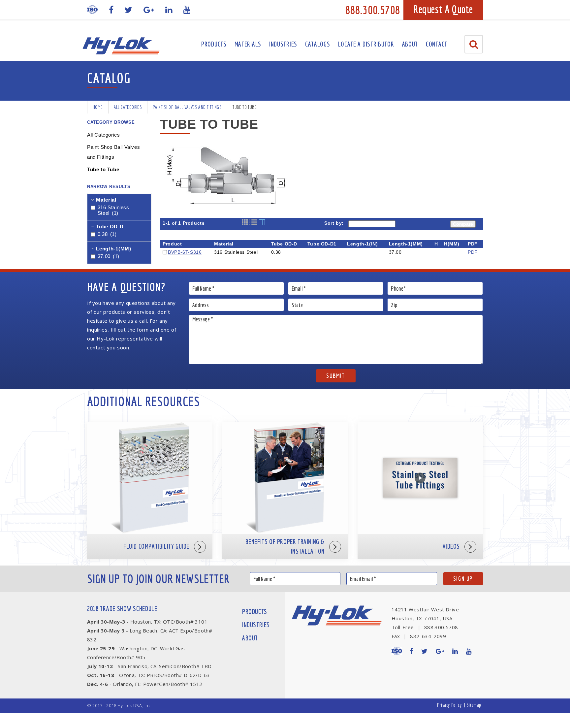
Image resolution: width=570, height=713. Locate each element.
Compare (463, 224)
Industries (283, 44)
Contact (436, 44)
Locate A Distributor (366, 44)
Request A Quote (443, 9)
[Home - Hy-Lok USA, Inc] (121, 46)
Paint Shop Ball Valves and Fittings (187, 107)
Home (98, 107)
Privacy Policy (449, 705)
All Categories (128, 107)
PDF (473, 252)
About (410, 44)
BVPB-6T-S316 (185, 252)
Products (214, 44)
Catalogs (317, 44)
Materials (248, 44)
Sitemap (473, 705)
